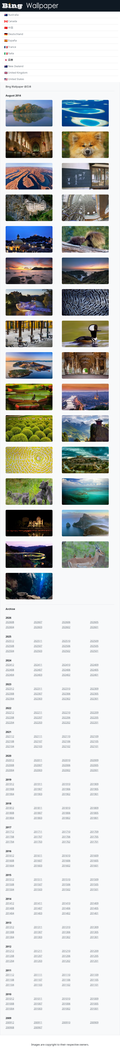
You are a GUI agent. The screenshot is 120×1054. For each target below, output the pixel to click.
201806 (66, 813)
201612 (10, 855)
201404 (10, 913)
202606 (66, 622)
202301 (94, 698)
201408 (10, 908)
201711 (38, 831)
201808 (10, 813)
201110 (66, 975)
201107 (38, 980)
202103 (38, 746)
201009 (94, 998)
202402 (66, 675)
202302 (66, 698)
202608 (10, 622)
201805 (94, 813)
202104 (10, 746)
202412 (10, 665)
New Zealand (15, 66)
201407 (38, 908)
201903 (38, 794)
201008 (10, 1003)
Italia (11, 53)
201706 (66, 836)
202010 (66, 760)
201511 (38, 879)
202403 (38, 675)
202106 (66, 741)
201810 (66, 808)
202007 (38, 765)
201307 (38, 932)
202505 (94, 646)
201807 (38, 813)
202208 (10, 717)
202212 (10, 712)
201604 (10, 865)
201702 (66, 841)
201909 (94, 784)
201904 (10, 794)
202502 (66, 651)
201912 (10, 784)
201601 (94, 865)
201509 (94, 879)
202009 (94, 760)
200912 (10, 1022)
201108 (10, 980)
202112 (10, 736)
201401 (94, 913)
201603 (38, 865)
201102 (66, 985)
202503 (38, 651)
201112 (10, 975)
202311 (38, 688)
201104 (10, 985)
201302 (66, 937)
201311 (38, 927)
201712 (10, 831)
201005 (94, 1003)
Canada (12, 21)
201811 (38, 808)
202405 (94, 670)
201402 (66, 913)
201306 (66, 932)
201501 (94, 889)
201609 (94, 855)
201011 (38, 998)
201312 (10, 927)
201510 (66, 879)
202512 (10, 641)
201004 (10, 1008)
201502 (66, 889)
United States (16, 79)
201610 (66, 855)
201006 (66, 1003)
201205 (94, 956)
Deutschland (15, 34)
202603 (38, 627)
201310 (66, 927)
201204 (10, 961)
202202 (66, 722)
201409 (94, 903)
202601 (94, 627)
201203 (38, 961)
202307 (38, 693)
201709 (94, 831)
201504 (10, 889)
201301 (94, 937)
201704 (10, 841)
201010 (66, 998)
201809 (94, 808)
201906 (66, 789)
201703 (38, 841)
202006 (66, 765)
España (12, 40)
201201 (94, 961)
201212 (10, 951)
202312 (10, 688)
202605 (94, 622)
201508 (10, 884)
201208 (10, 956)
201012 (10, 998)
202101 (94, 746)
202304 (10, 698)
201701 (94, 841)
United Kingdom (18, 72)
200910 (66, 1022)
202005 (94, 765)
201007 (38, 1003)
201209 (94, 951)
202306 (66, 693)
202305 (94, 693)
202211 (38, 712)
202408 (10, 670)
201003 (38, 1008)
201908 (10, 789)
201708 (10, 836)
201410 (66, 903)
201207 (38, 956)
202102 (66, 746)
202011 (38, 760)
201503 (38, 889)
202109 (94, 736)
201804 (10, 818)
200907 (38, 1027)
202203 (38, 722)
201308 (10, 932)
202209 (94, 712)
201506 (66, 884)
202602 (66, 627)
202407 (38, 670)
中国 (10, 27)
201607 (38, 860)
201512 (10, 879)
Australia (13, 14)
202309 (94, 688)
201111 (38, 975)
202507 (38, 646)
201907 (38, 789)
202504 (10, 651)
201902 (66, 794)
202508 (10, 646)
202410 (66, 665)
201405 (94, 908)
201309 (94, 927)
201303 (38, 937)
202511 (38, 641)
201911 (38, 784)
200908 (10, 1027)
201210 (66, 951)
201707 (38, 836)
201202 (66, 961)
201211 (38, 951)
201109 (94, 975)
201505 (94, 884)
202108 (10, 741)
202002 (66, 770)
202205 (94, 717)
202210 (66, 712)
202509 (94, 641)
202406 (66, 670)
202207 (38, 717)
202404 (10, 675)
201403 (38, 913)
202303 (38, 698)
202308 (10, 693)
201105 (94, 980)
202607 (38, 622)
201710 (66, 831)
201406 (66, 908)
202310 (66, 688)
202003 (38, 770)
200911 (38, 1022)
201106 (66, 980)
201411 (38, 903)
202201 (94, 722)
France (12, 47)
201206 (66, 956)
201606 (66, 860)
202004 (10, 770)
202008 (10, 765)
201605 (94, 860)
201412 (10, 903)
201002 (66, 1008)
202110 (66, 736)
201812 (10, 808)
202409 (94, 665)
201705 (94, 836)
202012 (10, 760)
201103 (38, 985)
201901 (94, 794)
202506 (66, 646)
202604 (10, 627)
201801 (94, 818)
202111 (38, 736)
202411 (38, 665)
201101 (94, 985)
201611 (38, 855)
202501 (94, 651)
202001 (94, 770)
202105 (94, 741)
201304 (10, 937)
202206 (66, 717)
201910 (66, 784)
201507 (38, 884)
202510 (66, 641)
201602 (66, 865)
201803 (38, 818)
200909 (94, 1022)
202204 (10, 722)
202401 (94, 675)
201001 (94, 1008)
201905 (94, 789)
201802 (66, 818)
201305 (94, 932)
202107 (38, 741)
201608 (10, 860)
